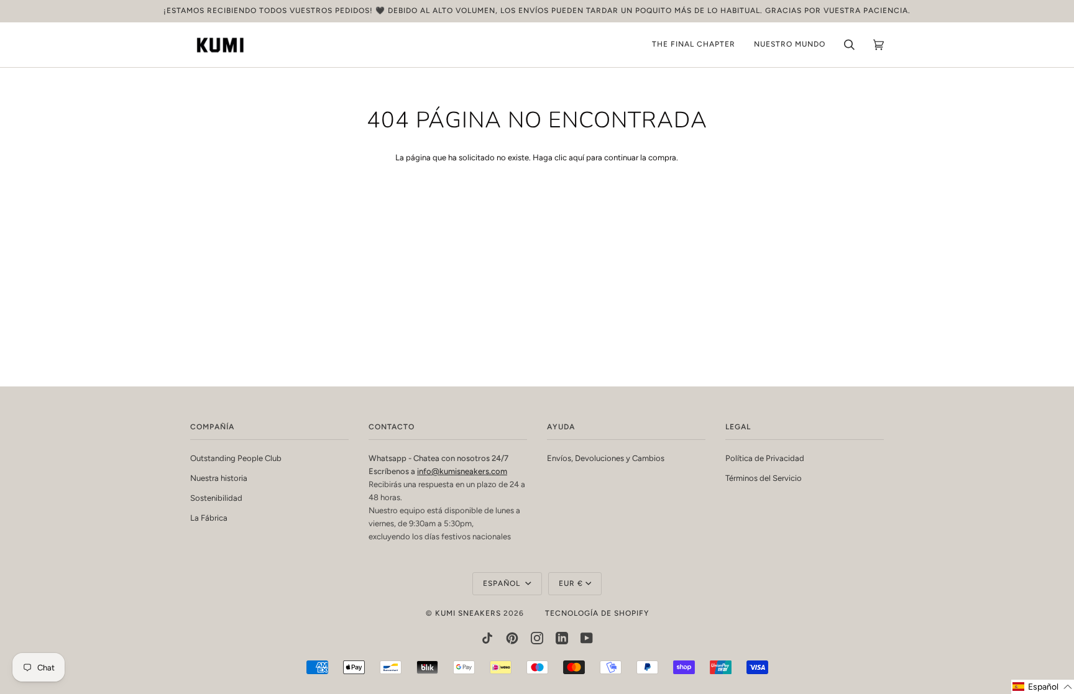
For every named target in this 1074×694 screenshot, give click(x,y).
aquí (576, 157)
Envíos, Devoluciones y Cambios (605, 458)
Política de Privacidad (764, 458)
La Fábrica (208, 518)
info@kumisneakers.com (462, 471)
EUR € (571, 583)
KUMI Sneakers (468, 613)
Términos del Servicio (763, 478)
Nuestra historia (218, 478)
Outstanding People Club (236, 458)
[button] (1042, 687)
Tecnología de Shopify (597, 613)
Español (503, 583)
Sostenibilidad (216, 498)
